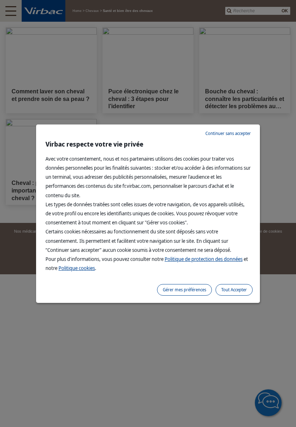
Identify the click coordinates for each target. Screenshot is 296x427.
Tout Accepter (234, 290)
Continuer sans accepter (228, 133)
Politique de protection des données (204, 258)
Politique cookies (76, 268)
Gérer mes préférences (184, 290)
